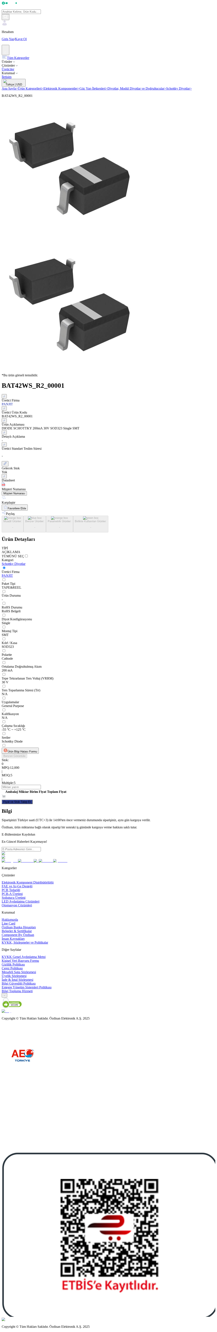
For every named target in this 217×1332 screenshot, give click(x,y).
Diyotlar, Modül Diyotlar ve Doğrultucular (136, 88)
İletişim (6, 77)
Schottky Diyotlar (179, 88)
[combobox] (4, 995)
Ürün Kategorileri (30, 88)
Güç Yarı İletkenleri (93, 88)
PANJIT (7, 575)
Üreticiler (8, 69)
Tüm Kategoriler (18, 58)
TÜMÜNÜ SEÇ (13, 556)
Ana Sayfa (10, 88)
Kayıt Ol (21, 39)
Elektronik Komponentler (61, 88)
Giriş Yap (8, 39)
